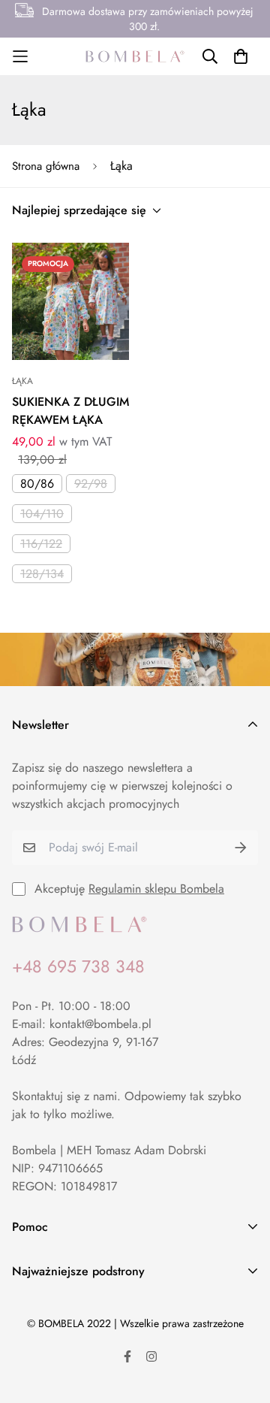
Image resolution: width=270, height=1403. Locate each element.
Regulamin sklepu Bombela (156, 888)
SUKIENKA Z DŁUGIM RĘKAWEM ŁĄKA (70, 410)
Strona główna (46, 166)
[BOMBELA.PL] (135, 56)
